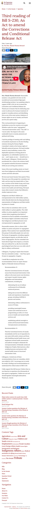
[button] (24, 3)
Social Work (15, 455)
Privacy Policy (15, 508)
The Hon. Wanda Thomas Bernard (14, 45)
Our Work (5, 495)
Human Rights (23, 446)
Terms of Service (24, 508)
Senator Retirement (7, 455)
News (3, 473)
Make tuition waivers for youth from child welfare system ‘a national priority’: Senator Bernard (15, 398)
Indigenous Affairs (11, 450)
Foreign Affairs (11, 446)
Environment (15, 444)
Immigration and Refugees (10, 448)
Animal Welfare (14, 436)
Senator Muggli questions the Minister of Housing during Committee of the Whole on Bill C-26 (15, 424)
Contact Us (5, 498)
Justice (22, 451)
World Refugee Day (7, 404)
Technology (21, 455)
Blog (3, 469)
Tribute (18, 458)
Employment (7, 444)
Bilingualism (11, 439)
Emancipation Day (16, 441)
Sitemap (14, 506)
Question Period (6, 476)
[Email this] (4, 50)
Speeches (4, 478)
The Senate (10, 458)
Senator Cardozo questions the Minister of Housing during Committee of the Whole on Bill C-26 (15, 410)
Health (18, 446)
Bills (3, 466)
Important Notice (7, 506)
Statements (5, 481)
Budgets (15, 439)
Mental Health (18, 453)
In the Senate (6, 471)
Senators (4, 493)
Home (3, 488)
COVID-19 (9, 441)
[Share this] (8, 50)
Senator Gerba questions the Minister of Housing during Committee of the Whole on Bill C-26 (15, 417)
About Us (4, 491)
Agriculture (6, 436)
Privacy (24, 453)
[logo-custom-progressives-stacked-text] (6, 3)
